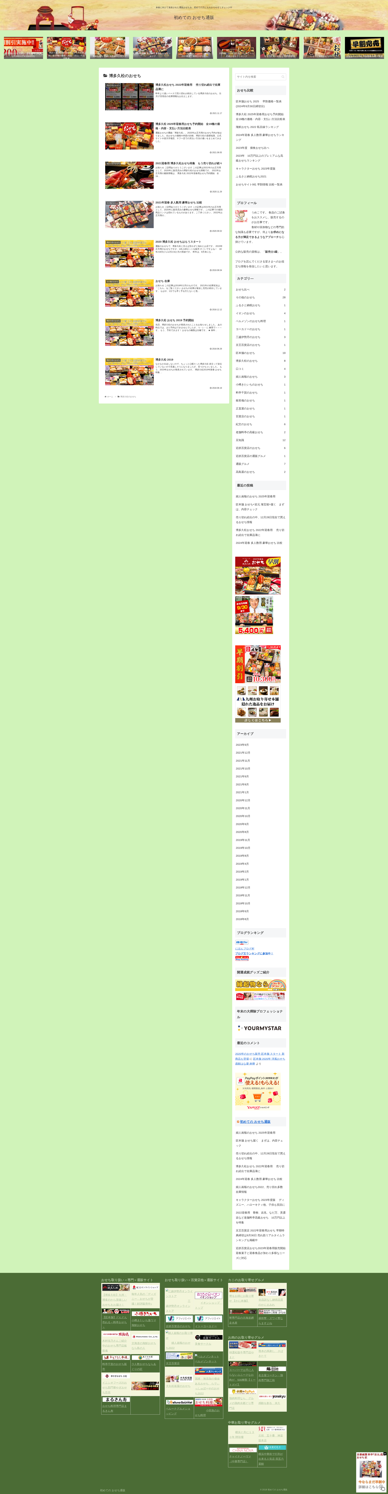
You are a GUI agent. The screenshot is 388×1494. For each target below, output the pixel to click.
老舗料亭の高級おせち (261, 432)
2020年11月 (243, 808)
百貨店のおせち (261, 416)
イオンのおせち (261, 313)
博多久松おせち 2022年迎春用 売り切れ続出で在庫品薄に (260, 532)
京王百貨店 (173, 1363)
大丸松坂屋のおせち (178, 1386)
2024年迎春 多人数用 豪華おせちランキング (260, 137)
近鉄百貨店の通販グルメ (261, 456)
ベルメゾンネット (206, 1361)
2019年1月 (242, 879)
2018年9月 (242, 911)
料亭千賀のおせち (261, 392)
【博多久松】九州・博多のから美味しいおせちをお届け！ (114, 1299)
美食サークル (203, 1343)
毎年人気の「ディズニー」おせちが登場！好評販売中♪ (144, 1299)
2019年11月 (243, 840)
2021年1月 (242, 792)
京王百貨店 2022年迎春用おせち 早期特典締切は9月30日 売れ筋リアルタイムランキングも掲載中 (260, 1235)
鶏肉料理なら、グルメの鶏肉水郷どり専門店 (241, 1403)
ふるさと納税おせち (261, 305)
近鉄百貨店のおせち (261, 448)
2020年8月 (242, 831)
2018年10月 (243, 903)
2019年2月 (242, 871)
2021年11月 (243, 760)
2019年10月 (243, 847)
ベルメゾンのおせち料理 (261, 321)
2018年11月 (243, 895)
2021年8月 (242, 784)
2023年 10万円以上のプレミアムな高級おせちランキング (259, 158)
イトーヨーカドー (206, 1326)
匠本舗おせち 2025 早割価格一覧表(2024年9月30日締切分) (259, 104)
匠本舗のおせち (261, 352)
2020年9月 (242, 824)
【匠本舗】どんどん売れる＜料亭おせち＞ (114, 1322)
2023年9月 (242, 744)
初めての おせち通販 (255, 1121)
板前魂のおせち (261, 400)
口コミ (261, 368)
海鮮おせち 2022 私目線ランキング (257, 126)
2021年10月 (243, 768)
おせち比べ (261, 289)
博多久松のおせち (261, 360)
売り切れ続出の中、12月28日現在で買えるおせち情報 (261, 520)
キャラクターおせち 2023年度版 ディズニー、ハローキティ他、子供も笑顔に (260, 1202)
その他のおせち (261, 297)
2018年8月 (242, 919)
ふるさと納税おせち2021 (251, 176)
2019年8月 (242, 855)
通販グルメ (261, 463)
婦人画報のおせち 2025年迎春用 (255, 496)
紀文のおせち (261, 424)
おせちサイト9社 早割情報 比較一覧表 (259, 184)
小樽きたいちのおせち (261, 384)
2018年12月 (243, 887)
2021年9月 (242, 776)
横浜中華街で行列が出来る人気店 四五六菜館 (271, 1459)
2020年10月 (243, 816)
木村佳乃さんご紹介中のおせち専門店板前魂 (114, 1345)
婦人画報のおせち (261, 376)
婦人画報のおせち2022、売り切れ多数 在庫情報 (261, 1189)
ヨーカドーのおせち (261, 329)
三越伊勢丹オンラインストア (178, 1306)
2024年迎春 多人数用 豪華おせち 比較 (259, 542)
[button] (283, 77)
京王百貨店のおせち (261, 344)
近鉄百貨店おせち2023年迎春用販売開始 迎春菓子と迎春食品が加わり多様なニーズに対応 (261, 1253)
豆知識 (261, 440)
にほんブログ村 (244, 948)
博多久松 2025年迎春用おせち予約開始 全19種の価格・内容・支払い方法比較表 (261, 117)
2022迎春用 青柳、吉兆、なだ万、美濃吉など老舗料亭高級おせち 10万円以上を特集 (261, 1217)
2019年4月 (242, 863)
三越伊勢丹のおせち (261, 337)
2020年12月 (243, 800)
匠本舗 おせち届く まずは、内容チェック (259, 1143)
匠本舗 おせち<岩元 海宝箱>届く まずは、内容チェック (260, 507)
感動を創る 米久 (269, 1403)
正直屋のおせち (261, 408)
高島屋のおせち (261, 471)
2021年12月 (243, 752)
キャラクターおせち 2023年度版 (257, 168)
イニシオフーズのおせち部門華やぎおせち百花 (114, 1387)
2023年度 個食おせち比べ (252, 147)
